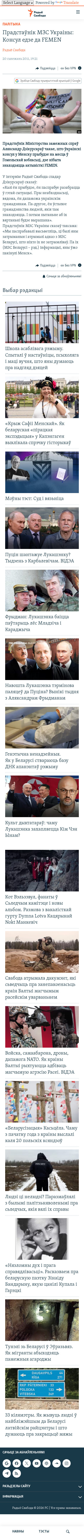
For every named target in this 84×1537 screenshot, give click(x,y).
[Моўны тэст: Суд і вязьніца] (42, 472)
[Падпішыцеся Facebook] (16, 1463)
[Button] (45, 68)
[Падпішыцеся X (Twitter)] (27, 1463)
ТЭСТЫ (44, 1531)
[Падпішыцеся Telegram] (7, 1473)
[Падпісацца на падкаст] (46, 1463)
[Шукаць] (67, 1531)
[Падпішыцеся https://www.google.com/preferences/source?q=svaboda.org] (7, 1463)
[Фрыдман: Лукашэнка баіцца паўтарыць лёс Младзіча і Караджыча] (42, 590)
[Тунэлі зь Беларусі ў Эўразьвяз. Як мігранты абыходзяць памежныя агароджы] (42, 1320)
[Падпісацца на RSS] (16, 1473)
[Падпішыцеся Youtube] (37, 1463)
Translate (71, 3)
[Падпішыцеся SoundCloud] (56, 1463)
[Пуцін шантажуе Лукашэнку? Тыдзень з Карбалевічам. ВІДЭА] (42, 528)
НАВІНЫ (18, 1531)
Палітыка (11, 24)
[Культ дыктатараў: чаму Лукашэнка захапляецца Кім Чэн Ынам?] (42, 796)
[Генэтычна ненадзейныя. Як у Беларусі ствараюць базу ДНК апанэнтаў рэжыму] (42, 727)
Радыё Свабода (14, 50)
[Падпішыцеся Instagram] (66, 1463)
